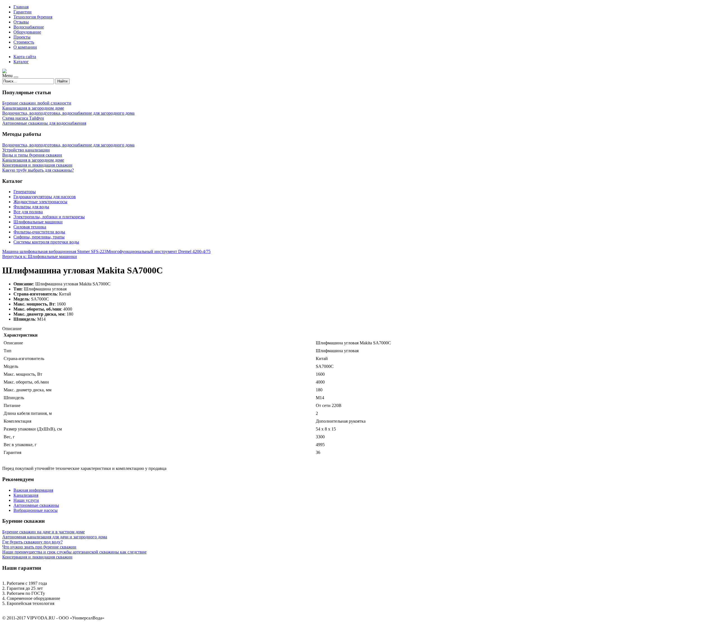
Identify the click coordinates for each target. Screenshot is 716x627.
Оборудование (27, 32)
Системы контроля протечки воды (46, 242)
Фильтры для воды (31, 206)
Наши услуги (26, 500)
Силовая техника (29, 226)
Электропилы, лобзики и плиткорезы (49, 216)
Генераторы (24, 191)
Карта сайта (24, 56)
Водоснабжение (28, 27)
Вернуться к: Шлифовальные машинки (39, 256)
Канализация (25, 495)
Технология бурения (32, 17)
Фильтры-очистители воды (39, 231)
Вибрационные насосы (35, 510)
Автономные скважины (36, 505)
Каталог (21, 61)
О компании (25, 47)
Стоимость (23, 42)
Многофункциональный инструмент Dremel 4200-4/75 (159, 251)
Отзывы (21, 22)
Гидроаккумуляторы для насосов (44, 196)
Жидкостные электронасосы (40, 201)
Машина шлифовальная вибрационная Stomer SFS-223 (54, 251)
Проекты (21, 37)
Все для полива (28, 211)
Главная (21, 6)
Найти (62, 81)
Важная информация (33, 490)
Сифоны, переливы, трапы (39, 237)
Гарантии (22, 12)
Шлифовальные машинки (38, 221)
